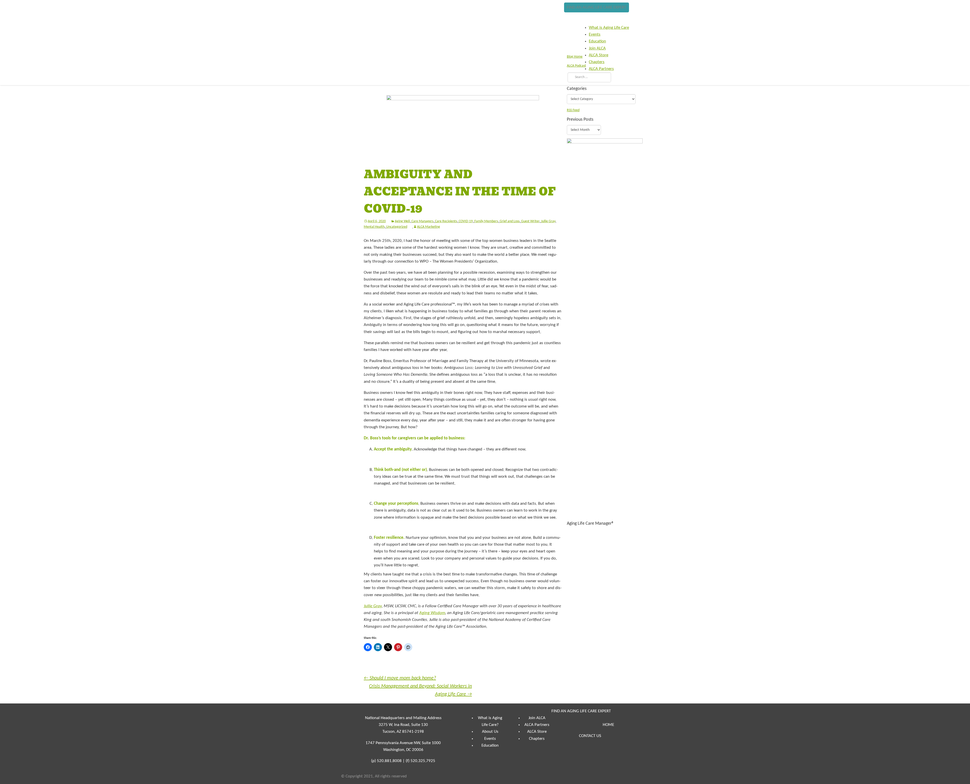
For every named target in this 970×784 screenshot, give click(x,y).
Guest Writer (530, 221)
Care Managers (422, 221)
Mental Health (374, 227)
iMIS (356, 17)
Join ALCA (536, 718)
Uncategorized (396, 227)
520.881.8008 (389, 761)
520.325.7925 (422, 761)
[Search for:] (588, 77)
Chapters (537, 739)
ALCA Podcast (576, 66)
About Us (490, 731)
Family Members (486, 221)
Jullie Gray (548, 221)
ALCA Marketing (428, 227)
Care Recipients (446, 221)
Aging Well (402, 221)
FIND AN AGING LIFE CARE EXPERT (596, 7)
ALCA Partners (536, 725)
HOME (608, 725)
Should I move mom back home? (400, 678)
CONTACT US (590, 736)
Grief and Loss (509, 221)
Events (490, 739)
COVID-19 (466, 221)
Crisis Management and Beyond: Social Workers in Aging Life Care (420, 690)
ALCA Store (537, 731)
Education (490, 745)
